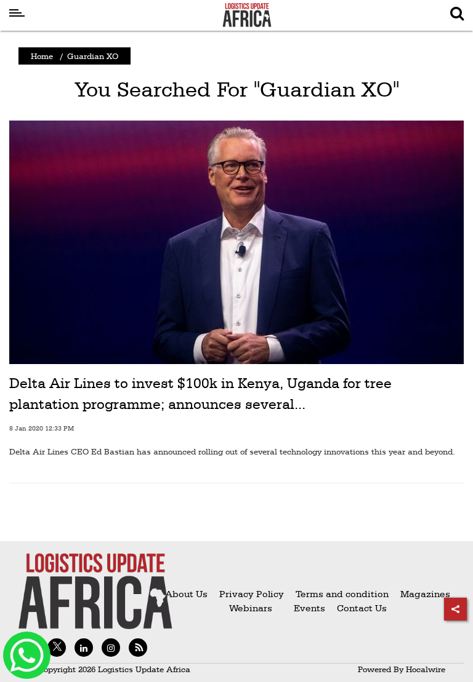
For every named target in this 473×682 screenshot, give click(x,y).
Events (304, 608)
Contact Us (362, 608)
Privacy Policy (251, 594)
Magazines (425, 594)
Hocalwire (425, 669)
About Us (186, 594)
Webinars (250, 608)
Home (42, 56)
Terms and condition (343, 594)
